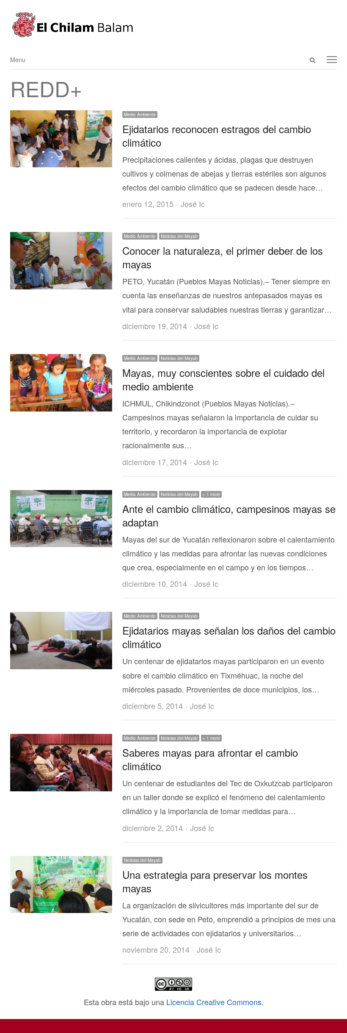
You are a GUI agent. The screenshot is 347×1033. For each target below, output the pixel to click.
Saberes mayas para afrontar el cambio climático (210, 759)
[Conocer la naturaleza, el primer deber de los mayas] (61, 238)
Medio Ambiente (140, 114)
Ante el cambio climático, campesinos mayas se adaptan (229, 515)
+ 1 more (211, 494)
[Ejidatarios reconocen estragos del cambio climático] (61, 117)
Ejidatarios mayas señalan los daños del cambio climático (229, 637)
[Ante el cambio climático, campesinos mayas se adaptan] (61, 496)
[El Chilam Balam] (173, 24)
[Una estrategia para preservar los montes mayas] (61, 862)
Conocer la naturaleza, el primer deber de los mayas (222, 257)
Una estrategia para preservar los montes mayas (215, 881)
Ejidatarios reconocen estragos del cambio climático (216, 135)
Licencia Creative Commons (214, 1001)
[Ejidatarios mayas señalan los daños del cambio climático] (61, 618)
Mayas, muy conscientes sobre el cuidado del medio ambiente (223, 379)
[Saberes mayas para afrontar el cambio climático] (61, 740)
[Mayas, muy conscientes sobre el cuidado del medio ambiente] (61, 360)
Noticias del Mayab (179, 236)
